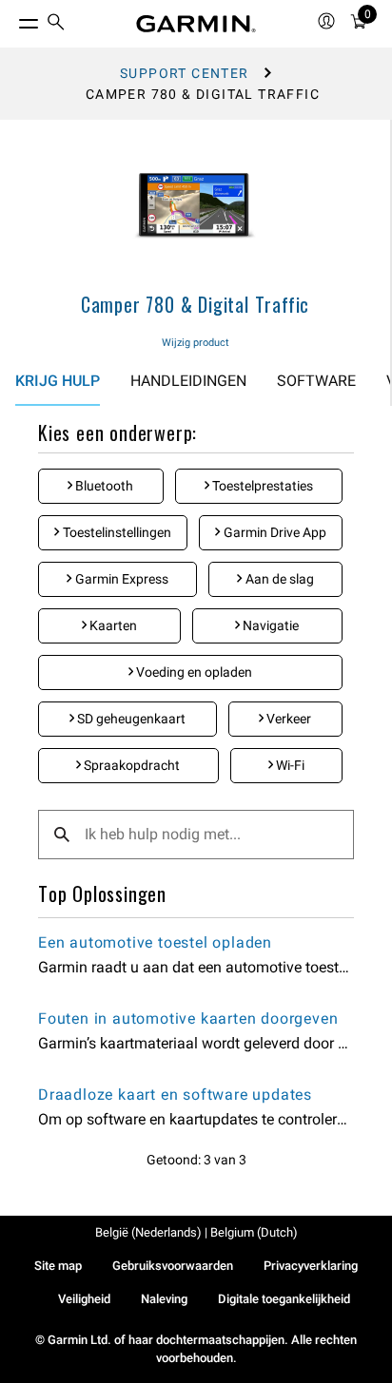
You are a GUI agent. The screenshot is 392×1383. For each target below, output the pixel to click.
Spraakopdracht (130, 765)
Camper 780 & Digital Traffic (195, 304)
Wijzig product (195, 342)
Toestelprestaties (261, 485)
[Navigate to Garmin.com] (196, 24)
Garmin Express (120, 578)
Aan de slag (278, 578)
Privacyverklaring (311, 1265)
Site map (58, 1265)
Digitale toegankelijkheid (284, 1299)
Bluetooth (102, 485)
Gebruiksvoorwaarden (172, 1265)
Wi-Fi (288, 765)
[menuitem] (56, 24)
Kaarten (112, 625)
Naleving (164, 1299)
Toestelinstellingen (115, 532)
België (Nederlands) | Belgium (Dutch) (196, 1232)
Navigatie (269, 625)
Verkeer (287, 718)
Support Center (184, 73)
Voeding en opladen (192, 672)
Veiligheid (84, 1299)
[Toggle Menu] (11, 19)
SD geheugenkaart (130, 718)
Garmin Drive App (273, 532)
